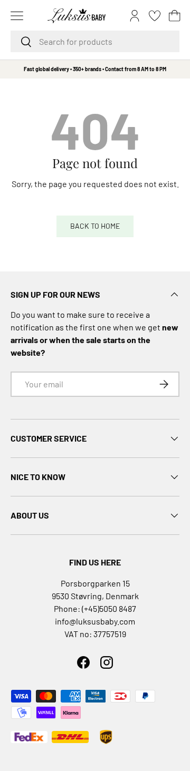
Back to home (95, 225)
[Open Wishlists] (154, 16)
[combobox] (95, 41)
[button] (175, 16)
